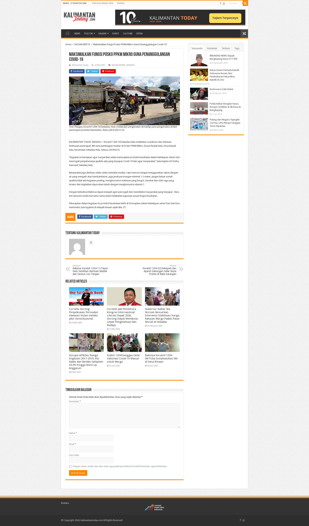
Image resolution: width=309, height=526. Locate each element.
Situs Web (74, 455)
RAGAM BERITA (82, 44)
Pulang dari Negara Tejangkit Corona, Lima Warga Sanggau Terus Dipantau (225, 122)
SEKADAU (130, 65)
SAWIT (115, 33)
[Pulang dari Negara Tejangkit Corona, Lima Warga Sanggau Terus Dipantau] (199, 124)
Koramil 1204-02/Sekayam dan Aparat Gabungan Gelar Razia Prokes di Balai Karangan (159, 270)
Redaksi (121, 3)
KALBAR (102, 33)
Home (68, 44)
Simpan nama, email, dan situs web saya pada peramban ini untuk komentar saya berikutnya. (120, 466)
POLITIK (88, 33)
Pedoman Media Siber (103, 3)
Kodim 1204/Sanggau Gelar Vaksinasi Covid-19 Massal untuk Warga (123, 358)
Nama (73, 433)
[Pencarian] (245, 3)
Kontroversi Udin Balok (221, 89)
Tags (236, 48)
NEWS (77, 33)
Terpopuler (197, 48)
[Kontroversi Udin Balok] (199, 94)
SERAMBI (67, 33)
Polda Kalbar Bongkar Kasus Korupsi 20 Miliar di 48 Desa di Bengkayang (225, 106)
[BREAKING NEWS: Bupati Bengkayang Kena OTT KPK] (199, 60)
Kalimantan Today (80, 65)
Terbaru (226, 48)
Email (72, 444)
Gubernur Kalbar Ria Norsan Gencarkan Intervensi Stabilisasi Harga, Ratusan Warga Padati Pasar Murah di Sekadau (162, 315)
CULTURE (127, 33)
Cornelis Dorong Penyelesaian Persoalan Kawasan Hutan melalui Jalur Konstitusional (83, 313)
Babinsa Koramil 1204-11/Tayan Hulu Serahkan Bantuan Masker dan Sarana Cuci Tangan (90, 270)
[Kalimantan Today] (79, 17)
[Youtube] (223, 3)
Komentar (75, 401)
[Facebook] (221, 3)
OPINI (139, 33)
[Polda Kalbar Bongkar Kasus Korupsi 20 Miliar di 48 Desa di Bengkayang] (199, 108)
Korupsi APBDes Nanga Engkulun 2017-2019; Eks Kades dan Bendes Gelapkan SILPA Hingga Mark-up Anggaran (86, 362)
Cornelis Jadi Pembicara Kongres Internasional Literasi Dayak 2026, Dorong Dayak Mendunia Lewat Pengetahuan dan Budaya (122, 317)
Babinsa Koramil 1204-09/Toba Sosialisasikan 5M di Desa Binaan (161, 358)
